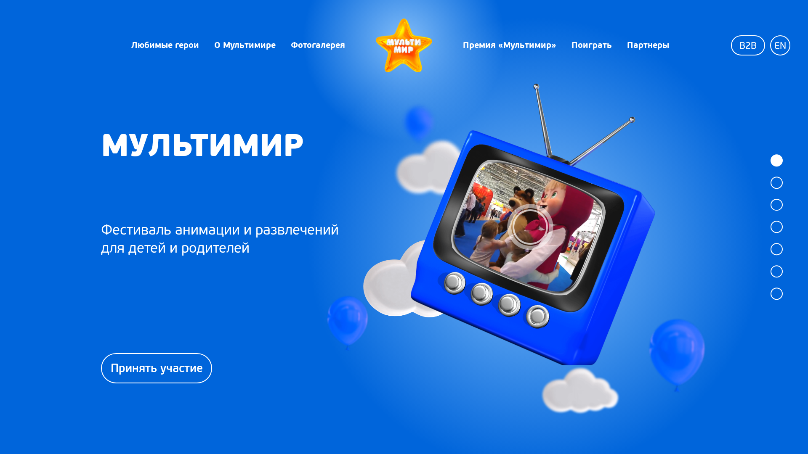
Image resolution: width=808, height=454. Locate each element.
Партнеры (648, 45)
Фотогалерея (318, 45)
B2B (748, 45)
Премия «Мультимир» (509, 45)
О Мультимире (245, 45)
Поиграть (591, 45)
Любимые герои (165, 45)
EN (780, 45)
